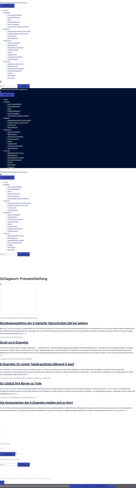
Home (6, 10)
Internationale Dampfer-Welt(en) (18, 26)
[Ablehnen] (111, 486)
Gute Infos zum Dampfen (15, 47)
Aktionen (7, 29)
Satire (9, 19)
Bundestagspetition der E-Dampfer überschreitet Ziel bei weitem (44, 323)
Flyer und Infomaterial (14, 71)
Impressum (11, 78)
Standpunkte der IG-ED (30, 397)
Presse (35, 318)
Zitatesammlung (12, 59)
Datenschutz (11, 75)
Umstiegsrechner (13, 50)
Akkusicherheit (12, 45)
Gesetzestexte (12, 54)
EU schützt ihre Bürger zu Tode (21, 383)
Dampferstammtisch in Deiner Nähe (19, 31)
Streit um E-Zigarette (14, 342)
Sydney (49, 478)
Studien (9, 52)
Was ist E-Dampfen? (13, 43)
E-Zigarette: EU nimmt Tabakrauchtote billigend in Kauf (37, 364)
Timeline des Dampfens (15, 57)
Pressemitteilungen (13, 17)
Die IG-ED (7, 61)
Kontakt (10, 73)
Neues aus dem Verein (27, 318)
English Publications (13, 22)
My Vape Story (11, 36)
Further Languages (13, 24)
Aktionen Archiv (17, 318)
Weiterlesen (100, 486)
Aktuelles (7, 12)
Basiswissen (7, 40)
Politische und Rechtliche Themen (30, 378)
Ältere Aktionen (12, 38)
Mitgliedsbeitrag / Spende (15, 68)
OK (74, 486)
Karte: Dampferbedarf (14, 15)
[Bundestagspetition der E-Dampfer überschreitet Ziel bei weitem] (18, 313)
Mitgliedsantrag (12, 66)
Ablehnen (85, 486)
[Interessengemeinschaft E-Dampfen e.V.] (13, 2)
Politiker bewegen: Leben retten (17, 33)
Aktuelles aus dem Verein (15, 64)
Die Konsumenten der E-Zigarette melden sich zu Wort (36, 402)
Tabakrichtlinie (28, 358)
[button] (1, 81)
